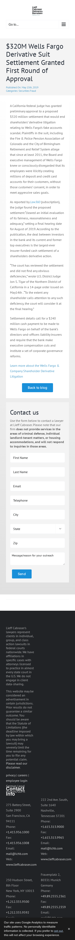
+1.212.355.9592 (17, 912)
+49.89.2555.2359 (53, 907)
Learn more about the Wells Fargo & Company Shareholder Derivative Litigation (34, 371)
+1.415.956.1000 (17, 832)
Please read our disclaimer (16, 765)
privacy (10, 775)
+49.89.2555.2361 (53, 896)
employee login (16, 781)
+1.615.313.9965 (52, 837)
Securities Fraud (27, 91)
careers (22, 775)
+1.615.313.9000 (52, 827)
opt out (58, 930)
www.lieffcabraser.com (21, 864)
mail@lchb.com (17, 854)
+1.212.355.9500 (17, 902)
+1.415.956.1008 (17, 843)
